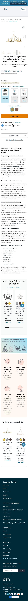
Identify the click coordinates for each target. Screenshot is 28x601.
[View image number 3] (14, 52)
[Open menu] (3, 9)
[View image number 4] (20, 52)
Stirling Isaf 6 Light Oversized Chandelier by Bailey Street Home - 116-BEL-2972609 (20, 449)
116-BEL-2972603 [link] (13, 21)
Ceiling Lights (18, 19)
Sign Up (22, 570)
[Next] (22, 305)
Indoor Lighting (9, 19)
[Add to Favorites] (23, 27)
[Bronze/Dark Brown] (6, 303)
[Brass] (9, 303)
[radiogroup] (14, 110)
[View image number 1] (3, 52)
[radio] (12, 110)
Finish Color (11, 106)
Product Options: (6, 86)
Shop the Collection (14, 287)
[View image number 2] (9, 52)
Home (2, 19)
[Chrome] (17, 303)
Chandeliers (4, 21)
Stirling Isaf (24, 65)
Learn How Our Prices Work (18, 4)
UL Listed (9, 209)
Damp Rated (18, 210)
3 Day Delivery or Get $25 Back (10, 83)
